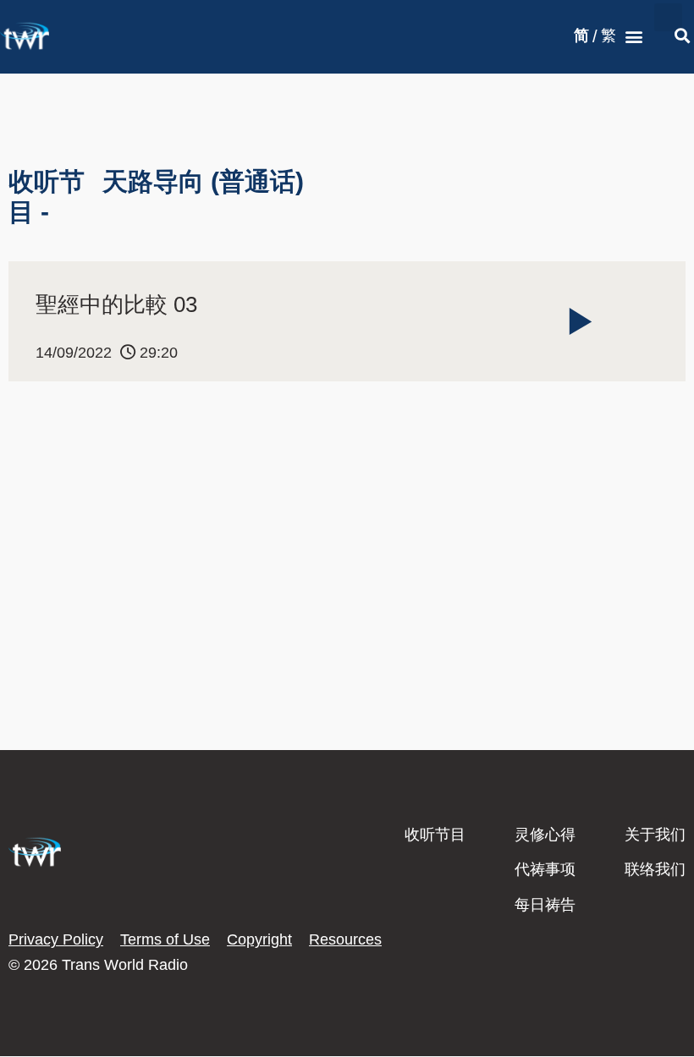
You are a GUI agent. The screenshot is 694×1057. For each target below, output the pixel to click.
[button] (633, 37)
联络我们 (655, 869)
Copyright (259, 939)
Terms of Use (165, 939)
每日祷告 (545, 904)
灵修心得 (545, 834)
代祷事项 (545, 869)
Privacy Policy (55, 939)
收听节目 (435, 834)
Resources (345, 939)
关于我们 (655, 834)
